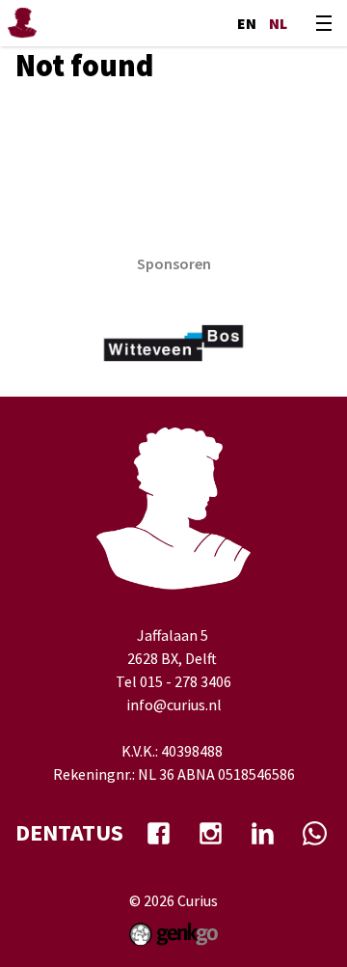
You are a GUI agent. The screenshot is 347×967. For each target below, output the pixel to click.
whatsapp (314, 833)
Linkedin (262, 833)
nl (278, 23)
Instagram (210, 833)
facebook (158, 833)
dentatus (69, 832)
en (246, 23)
